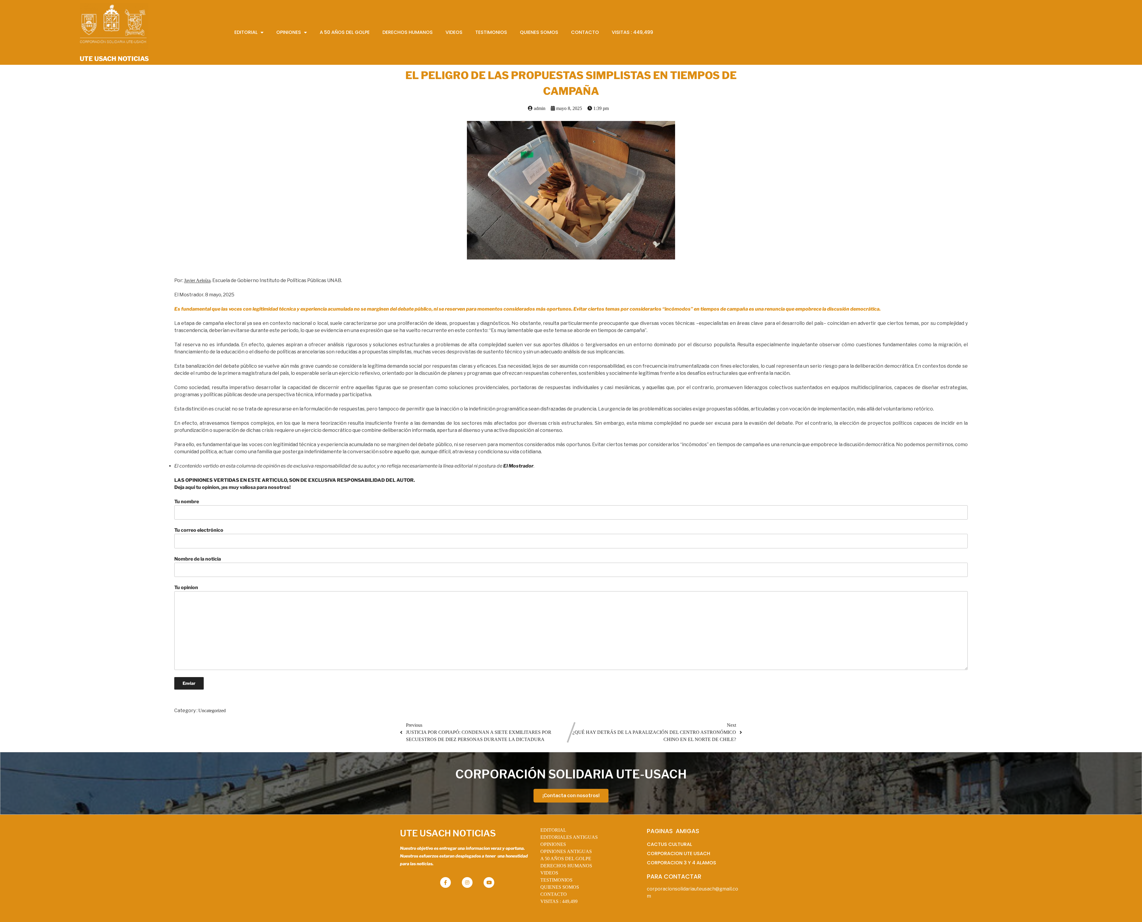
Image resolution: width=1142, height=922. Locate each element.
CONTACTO (553, 894)
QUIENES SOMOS (559, 887)
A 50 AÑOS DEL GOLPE (565, 858)
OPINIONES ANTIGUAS (566, 851)
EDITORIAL (553, 830)
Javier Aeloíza (197, 280)
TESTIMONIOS (556, 879)
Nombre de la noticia (197, 559)
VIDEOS (549, 872)
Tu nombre (186, 501)
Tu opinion (186, 587)
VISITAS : (559, 901)
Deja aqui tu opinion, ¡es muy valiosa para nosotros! (232, 487)
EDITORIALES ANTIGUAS (569, 837)
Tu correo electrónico (198, 530)
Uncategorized (212, 710)
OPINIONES (553, 844)
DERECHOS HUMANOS (566, 865)
